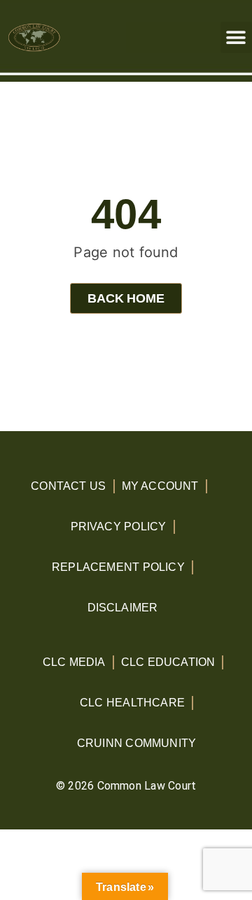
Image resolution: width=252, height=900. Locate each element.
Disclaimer (123, 608)
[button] (236, 37)
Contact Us (68, 486)
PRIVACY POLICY (119, 526)
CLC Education (168, 662)
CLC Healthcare (132, 703)
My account (160, 486)
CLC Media (74, 662)
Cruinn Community (136, 743)
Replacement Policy (118, 567)
